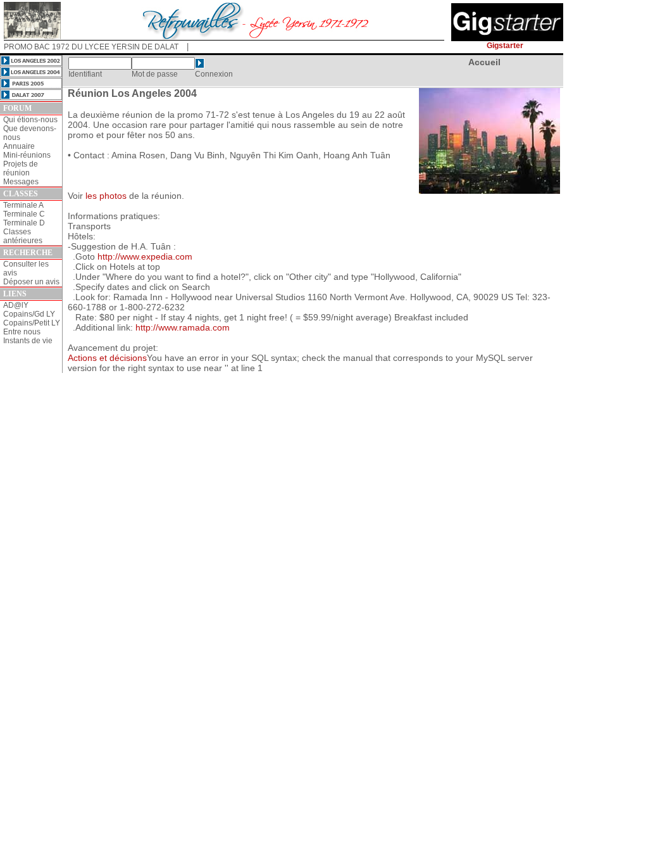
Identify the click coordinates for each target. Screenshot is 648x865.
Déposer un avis (31, 281)
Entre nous (21, 331)
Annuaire (19, 146)
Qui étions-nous (30, 119)
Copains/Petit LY (31, 323)
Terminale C (24, 214)
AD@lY (15, 305)
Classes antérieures (22, 236)
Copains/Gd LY (29, 314)
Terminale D (24, 222)
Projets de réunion (20, 168)
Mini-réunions (27, 155)
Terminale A (23, 205)
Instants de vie (28, 340)
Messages (21, 181)
